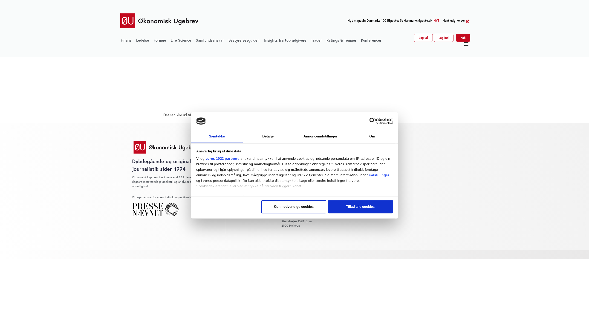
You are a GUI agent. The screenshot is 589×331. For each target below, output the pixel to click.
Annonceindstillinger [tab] (320, 136)
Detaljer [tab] (268, 136)
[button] (466, 44)
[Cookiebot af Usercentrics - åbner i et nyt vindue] (373, 121)
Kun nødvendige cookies (294, 207)
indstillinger (379, 175)
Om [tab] (372, 136)
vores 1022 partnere (222, 158)
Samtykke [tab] (217, 136)
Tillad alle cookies (360, 207)
